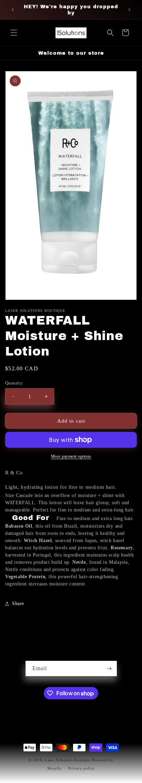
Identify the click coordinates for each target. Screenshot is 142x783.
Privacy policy (81, 768)
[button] (13, 32)
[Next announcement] (129, 9)
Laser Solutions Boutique (68, 760)
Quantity (14, 382)
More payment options (71, 456)
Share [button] (18, 603)
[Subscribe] (109, 668)
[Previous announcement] (12, 9)
